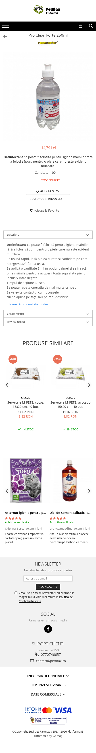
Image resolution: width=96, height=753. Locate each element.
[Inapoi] (3, 36)
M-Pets (25, 398)
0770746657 (50, 654)
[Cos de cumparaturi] (80, 26)
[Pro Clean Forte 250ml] (48, 96)
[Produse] (6, 27)
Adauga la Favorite (46, 210)
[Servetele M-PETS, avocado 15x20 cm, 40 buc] (70, 374)
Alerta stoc (50, 191)
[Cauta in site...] (91, 26)
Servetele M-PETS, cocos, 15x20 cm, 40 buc (25, 404)
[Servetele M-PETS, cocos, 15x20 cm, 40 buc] (26, 374)
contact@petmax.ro (50, 660)
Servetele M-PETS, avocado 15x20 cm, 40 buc (70, 404)
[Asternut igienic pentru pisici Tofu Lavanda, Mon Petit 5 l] (25, 480)
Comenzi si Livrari (46, 685)
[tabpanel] (48, 96)
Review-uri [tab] (16, 322)
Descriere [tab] (13, 235)
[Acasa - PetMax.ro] (48, 10)
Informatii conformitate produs (27, 304)
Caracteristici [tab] (15, 314)
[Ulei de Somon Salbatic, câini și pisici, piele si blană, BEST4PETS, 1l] (70, 480)
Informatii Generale (46, 676)
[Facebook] (48, 629)
